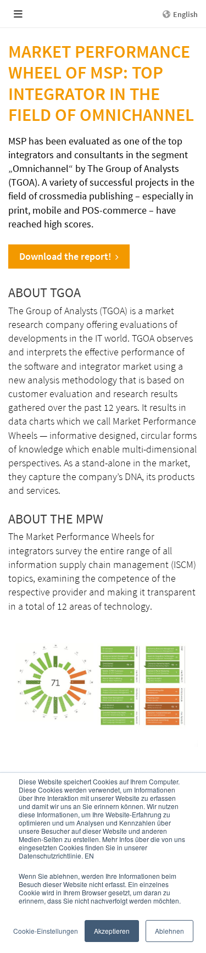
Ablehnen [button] (169, 930)
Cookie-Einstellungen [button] (45, 930)
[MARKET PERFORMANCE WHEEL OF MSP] (103, 683)
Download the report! (65, 256)
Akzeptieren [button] (112, 930)
